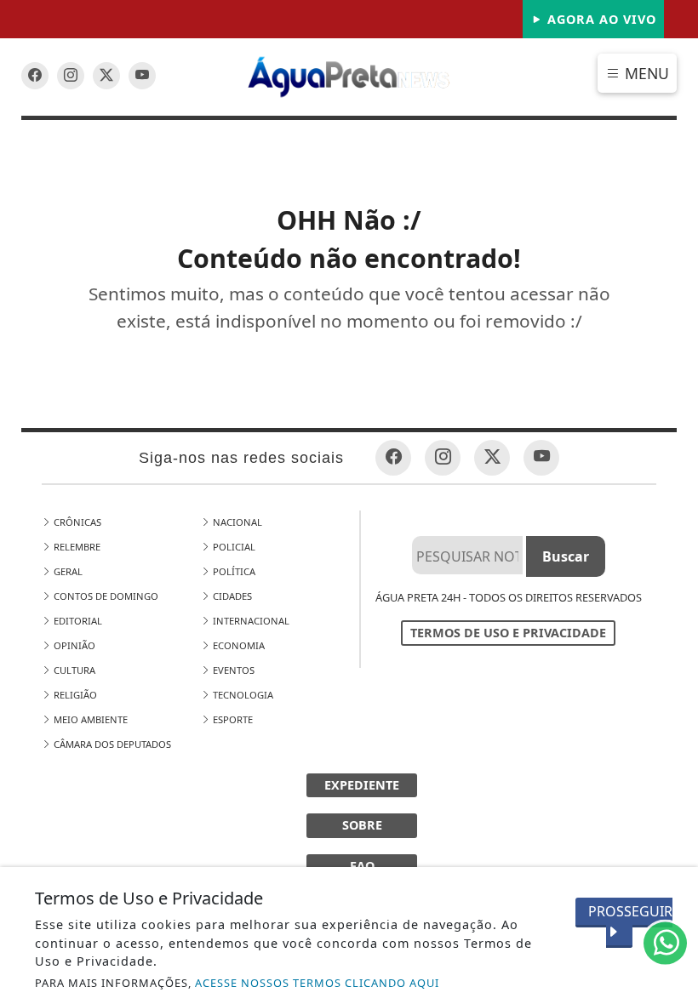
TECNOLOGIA (241, 694)
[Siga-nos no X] (106, 75)
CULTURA (73, 670)
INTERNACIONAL (249, 620)
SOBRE (362, 825)
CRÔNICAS (76, 522)
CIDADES (231, 596)
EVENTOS (232, 670)
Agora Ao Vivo (599, 19)
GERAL (67, 571)
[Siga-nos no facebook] (35, 75)
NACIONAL (236, 522)
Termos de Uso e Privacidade (508, 633)
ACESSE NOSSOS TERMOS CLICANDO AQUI (317, 982)
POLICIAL (232, 546)
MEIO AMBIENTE (89, 719)
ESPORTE (231, 719)
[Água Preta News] (349, 75)
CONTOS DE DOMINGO (104, 596)
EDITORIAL (76, 620)
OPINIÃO (73, 645)
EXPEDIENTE (361, 785)
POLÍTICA (232, 571)
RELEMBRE (75, 546)
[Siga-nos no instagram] (142, 75)
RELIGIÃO (74, 694)
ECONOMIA (237, 645)
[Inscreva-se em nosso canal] (70, 75)
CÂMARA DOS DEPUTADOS (111, 744)
